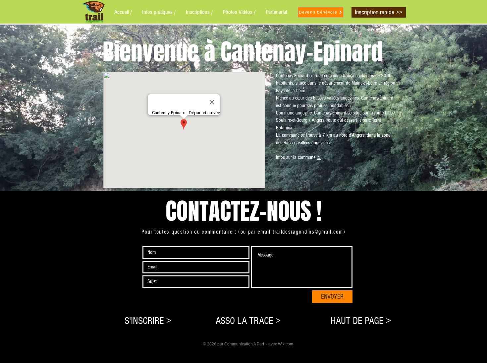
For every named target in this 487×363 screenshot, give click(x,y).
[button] (159, 12)
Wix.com (285, 344)
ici (319, 157)
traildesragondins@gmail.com (308, 232)
